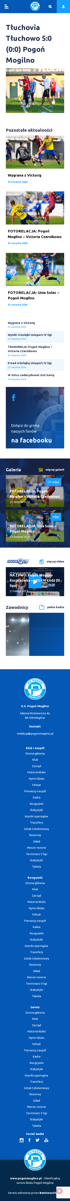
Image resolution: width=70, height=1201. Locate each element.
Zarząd (36, 766)
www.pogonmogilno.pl (26, 1178)
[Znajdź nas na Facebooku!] (35, 447)
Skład (36, 841)
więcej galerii (55, 469)
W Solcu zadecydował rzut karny (31, 375)
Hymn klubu (36, 778)
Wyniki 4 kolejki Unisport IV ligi (30, 334)
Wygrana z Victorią (21, 322)
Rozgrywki (37, 803)
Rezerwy (35, 835)
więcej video (55, 561)
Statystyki (36, 810)
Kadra (36, 797)
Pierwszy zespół (35, 791)
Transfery (36, 822)
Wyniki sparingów (36, 816)
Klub (35, 759)
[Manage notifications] (59, 1191)
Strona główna (35, 753)
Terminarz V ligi (36, 854)
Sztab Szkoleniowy (36, 829)
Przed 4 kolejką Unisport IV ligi (30, 363)
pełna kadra (55, 607)
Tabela (36, 866)
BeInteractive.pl (50, 1192)
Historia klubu (36, 772)
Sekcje (36, 784)
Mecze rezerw (36, 847)
